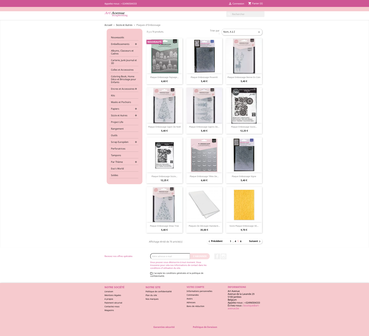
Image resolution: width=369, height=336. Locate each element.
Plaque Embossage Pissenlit (204, 77)
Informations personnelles (199, 291)
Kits (113, 95)
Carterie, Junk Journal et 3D (124, 62)
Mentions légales (113, 295)
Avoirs (190, 298)
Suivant (255, 241)
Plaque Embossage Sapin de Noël (164, 126)
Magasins (109, 310)
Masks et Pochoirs (121, 102)
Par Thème (117, 162)
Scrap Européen (119, 142)
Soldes (114, 175)
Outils (114, 135)
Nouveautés (117, 37)
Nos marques (152, 299)
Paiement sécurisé (113, 302)
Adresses (191, 302)
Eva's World (117, 168)
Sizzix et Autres (119, 115)
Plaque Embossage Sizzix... (244, 126)
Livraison (109, 291)
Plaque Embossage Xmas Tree (164, 225)
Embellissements (120, 44)
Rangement (117, 128)
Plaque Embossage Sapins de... (204, 126)
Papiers (115, 108)
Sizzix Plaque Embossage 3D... (244, 225)
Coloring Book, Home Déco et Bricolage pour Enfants (123, 79)
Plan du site (151, 295)
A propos (109, 299)
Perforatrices (118, 148)
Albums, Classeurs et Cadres (122, 52)
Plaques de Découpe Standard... (204, 225)
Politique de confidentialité (159, 291)
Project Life (117, 122)
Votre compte (195, 287)
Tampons (116, 155)
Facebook (217, 256)
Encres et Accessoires (122, 88)
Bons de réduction (195, 306)
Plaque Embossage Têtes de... (204, 176)
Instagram (223, 256)
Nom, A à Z (242, 32)
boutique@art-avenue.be (243, 307)
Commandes (193, 295)
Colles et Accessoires (122, 69)
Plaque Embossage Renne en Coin (243, 77)
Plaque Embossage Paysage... (164, 77)
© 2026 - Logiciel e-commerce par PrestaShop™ (184, 332)
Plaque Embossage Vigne (244, 176)
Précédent (215, 241)
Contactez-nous (112, 306)
